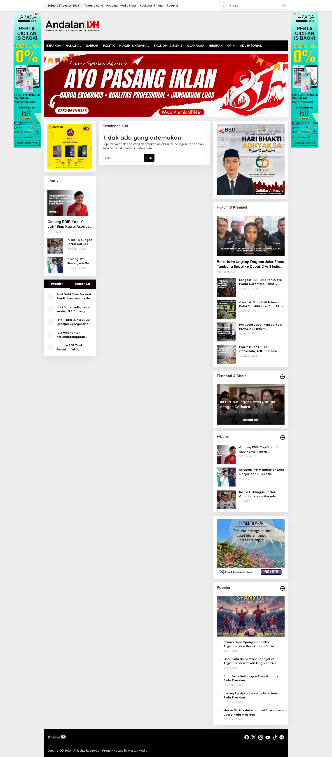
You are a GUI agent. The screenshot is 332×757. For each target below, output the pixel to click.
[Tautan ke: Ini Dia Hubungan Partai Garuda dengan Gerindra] (55, 245)
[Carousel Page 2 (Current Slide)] (250, 420)
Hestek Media (137, 750)
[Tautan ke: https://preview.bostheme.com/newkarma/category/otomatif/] (282, 437)
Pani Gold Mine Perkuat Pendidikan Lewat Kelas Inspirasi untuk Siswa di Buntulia (74, 296)
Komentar (82, 284)
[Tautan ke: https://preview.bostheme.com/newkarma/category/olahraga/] (282, 588)
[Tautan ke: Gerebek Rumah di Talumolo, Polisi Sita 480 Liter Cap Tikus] (226, 309)
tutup (36, 14)
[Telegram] (282, 737)
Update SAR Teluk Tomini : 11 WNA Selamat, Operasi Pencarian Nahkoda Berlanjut (71, 347)
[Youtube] (268, 737)
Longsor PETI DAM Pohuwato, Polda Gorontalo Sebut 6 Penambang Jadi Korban (261, 282)
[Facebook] (247, 737)
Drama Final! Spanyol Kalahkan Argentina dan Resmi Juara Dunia (249, 644)
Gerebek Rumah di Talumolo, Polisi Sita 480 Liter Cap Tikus (261, 304)
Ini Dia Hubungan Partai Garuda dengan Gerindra (79, 242)
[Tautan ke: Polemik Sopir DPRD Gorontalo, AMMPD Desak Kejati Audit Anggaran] (226, 354)
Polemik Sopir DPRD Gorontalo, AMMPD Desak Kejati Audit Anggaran (258, 349)
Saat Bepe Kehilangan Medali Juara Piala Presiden (251, 678)
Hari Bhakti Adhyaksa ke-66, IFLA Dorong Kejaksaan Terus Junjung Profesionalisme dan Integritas (72, 309)
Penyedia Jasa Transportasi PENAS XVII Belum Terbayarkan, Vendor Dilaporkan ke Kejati (260, 327)
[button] (284, 5)
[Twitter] (254, 737)
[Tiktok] (275, 737)
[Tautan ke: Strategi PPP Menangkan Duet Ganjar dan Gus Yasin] (55, 264)
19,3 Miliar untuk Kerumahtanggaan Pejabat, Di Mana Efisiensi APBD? (70, 335)
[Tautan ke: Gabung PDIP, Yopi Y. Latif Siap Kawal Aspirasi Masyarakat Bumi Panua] (69, 203)
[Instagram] (261, 737)
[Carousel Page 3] (256, 420)
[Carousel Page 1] (245, 420)
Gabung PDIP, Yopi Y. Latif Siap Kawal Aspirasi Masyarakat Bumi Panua (68, 224)
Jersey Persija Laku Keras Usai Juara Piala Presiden (251, 695)
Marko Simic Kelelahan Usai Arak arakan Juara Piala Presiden (254, 712)
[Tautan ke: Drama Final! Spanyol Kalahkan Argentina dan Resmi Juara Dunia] (251, 616)
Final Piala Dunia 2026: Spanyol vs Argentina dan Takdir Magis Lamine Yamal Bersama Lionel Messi (74, 322)
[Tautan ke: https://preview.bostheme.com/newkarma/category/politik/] (282, 376)
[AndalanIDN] (72, 25)
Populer (57, 284)
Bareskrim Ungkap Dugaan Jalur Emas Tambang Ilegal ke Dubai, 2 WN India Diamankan (250, 264)
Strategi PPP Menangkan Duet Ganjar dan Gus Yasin (79, 261)
